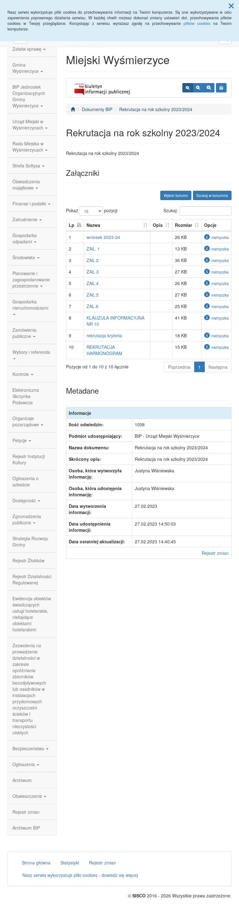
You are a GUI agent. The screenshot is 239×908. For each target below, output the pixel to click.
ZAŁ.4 (93, 283)
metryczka (220, 237)
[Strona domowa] (73, 109)
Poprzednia (179, 367)
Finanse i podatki (29, 203)
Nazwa (93, 225)
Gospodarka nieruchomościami (30, 304)
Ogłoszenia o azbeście (25, 481)
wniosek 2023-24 (103, 237)
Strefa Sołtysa (26, 165)
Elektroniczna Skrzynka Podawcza (25, 396)
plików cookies (197, 23)
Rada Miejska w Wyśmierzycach (28, 146)
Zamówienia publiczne (24, 333)
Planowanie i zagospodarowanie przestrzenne (31, 279)
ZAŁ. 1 (93, 249)
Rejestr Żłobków (28, 560)
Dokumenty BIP (97, 109)
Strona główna (36, 862)
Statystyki (69, 862)
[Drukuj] (221, 87)
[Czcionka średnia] (198, 87)
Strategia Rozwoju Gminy (30, 541)
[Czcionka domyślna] (187, 87)
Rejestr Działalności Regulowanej (31, 579)
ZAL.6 (92, 306)
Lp (71, 225)
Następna (218, 367)
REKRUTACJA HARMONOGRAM (104, 350)
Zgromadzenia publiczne (26, 519)
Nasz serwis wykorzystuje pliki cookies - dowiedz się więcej (80, 875)
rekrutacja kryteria (104, 335)
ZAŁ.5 (93, 295)
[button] (231, 5)
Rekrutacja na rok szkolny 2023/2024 (155, 109)
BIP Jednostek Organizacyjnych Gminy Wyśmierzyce (28, 96)
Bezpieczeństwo (28, 748)
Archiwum (22, 780)
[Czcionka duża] (208, 87)
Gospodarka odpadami (24, 238)
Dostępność (24, 500)
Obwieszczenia (27, 796)
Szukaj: (170, 210)
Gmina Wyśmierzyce (26, 68)
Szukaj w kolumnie (212, 195)
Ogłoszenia (24, 764)
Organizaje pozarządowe (26, 421)
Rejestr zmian (26, 812)
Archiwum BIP (26, 828)
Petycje (20, 440)
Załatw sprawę (27, 49)
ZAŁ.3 (93, 272)
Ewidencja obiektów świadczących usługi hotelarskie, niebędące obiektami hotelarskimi (31, 614)
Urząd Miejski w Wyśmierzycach (28, 124)
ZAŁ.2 (93, 260)
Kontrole (21, 374)
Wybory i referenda (31, 352)
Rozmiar (183, 225)
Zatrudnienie (25, 219)
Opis (158, 225)
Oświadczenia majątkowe (26, 184)
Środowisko (24, 257)
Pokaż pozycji (91, 210)
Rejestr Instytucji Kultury (28, 459)
